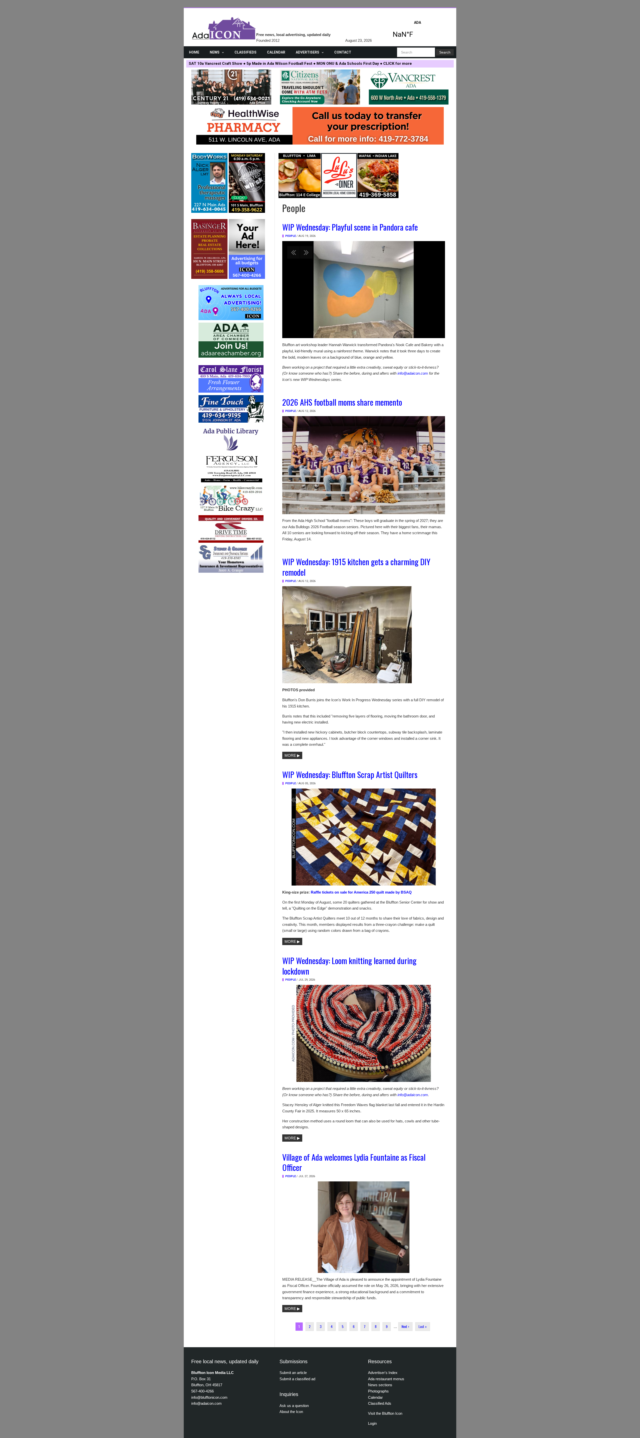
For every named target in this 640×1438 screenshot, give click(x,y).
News (215, 52)
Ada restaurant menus (386, 1379)
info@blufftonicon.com (209, 1397)
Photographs (378, 1391)
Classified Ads (379, 1403)
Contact (342, 52)
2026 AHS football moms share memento (342, 402)
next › (405, 1326)
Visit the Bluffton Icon (385, 1413)
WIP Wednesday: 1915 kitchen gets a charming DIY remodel (356, 566)
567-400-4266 (202, 1391)
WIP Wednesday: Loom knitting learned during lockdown (349, 965)
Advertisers (307, 52)
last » (422, 1326)
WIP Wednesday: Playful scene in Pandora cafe (350, 227)
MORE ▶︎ (292, 755)
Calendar (276, 52)
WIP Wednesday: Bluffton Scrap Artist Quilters (350, 774)
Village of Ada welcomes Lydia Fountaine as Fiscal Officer (354, 1162)
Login (372, 1423)
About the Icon (291, 1411)
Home (194, 52)
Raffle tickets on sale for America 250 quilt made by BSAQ (361, 892)
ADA (417, 30)
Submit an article (293, 1372)
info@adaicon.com (413, 373)
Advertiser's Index (383, 1372)
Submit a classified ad (297, 1379)
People (290, 236)
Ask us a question (294, 1405)
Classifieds (245, 52)
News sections (380, 1385)
